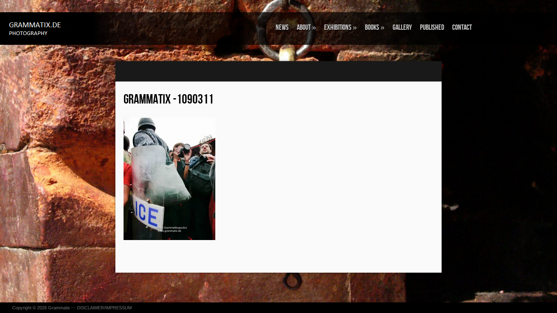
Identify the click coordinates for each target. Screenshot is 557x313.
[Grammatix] (51, 27)
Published (432, 27)
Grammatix (59, 307)
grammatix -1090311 (169, 100)
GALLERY (402, 27)
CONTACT (462, 27)
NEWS (282, 27)
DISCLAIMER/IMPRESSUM (104, 307)
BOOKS (375, 27)
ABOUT (306, 27)
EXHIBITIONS (340, 27)
